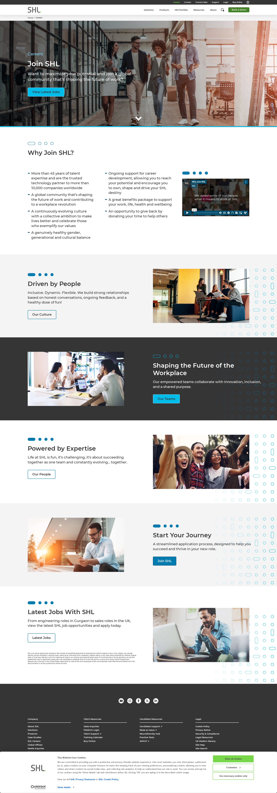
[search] (224, 9)
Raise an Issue (148, 730)
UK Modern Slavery (205, 741)
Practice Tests (201, 2)
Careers (176, 2)
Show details (64, 787)
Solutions (149, 10)
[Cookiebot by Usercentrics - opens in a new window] (38, 787)
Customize (231, 767)
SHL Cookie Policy (109, 779)
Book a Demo (239, 9)
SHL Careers (34, 741)
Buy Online (237, 2)
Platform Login (91, 730)
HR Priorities (181, 10)
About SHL (33, 726)
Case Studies (34, 737)
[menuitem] (149, 10)
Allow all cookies (233, 759)
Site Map (200, 745)
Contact (187, 2)
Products (164, 10)
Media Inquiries (36, 748)
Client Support (92, 733)
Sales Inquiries (91, 726)
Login (225, 2)
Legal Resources (204, 737)
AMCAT (144, 741)
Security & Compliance (207, 733)
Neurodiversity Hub (150, 733)
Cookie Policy (202, 726)
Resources (198, 10)
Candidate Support (151, 726)
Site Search (201, 748)
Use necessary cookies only (233, 776)
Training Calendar (93, 737)
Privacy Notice (202, 730)
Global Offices (35, 745)
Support (215, 2)
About (213, 10)
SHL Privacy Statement (82, 779)
